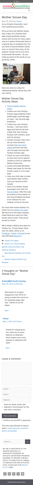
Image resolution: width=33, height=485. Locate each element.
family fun (9, 244)
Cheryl (5, 319)
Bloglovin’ (17, 236)
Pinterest (21, 233)
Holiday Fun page (20, 210)
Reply (7, 310)
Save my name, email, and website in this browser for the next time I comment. (16, 407)
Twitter (13, 233)
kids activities (14, 247)
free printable (12, 192)
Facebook (6, 233)
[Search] (27, 441)
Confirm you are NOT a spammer (16, 420)
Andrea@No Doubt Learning (14, 281)
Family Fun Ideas (11, 241)
